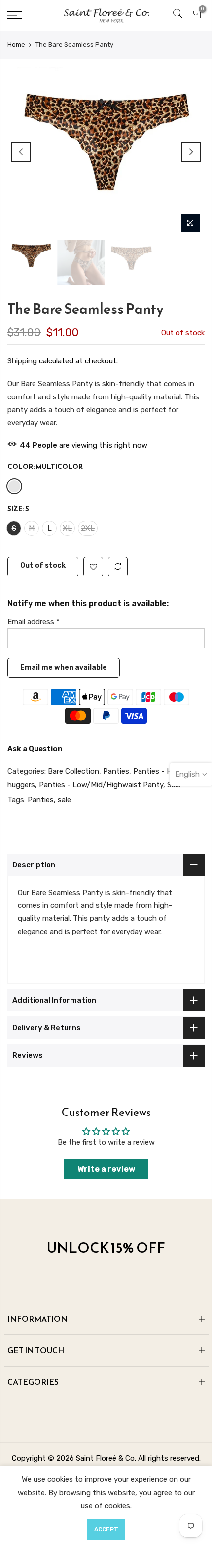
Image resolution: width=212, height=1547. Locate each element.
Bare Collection (73, 771)
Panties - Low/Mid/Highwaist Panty (101, 784)
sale (64, 799)
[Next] (191, 152)
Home (16, 44)
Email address (33, 621)
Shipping (22, 361)
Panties (116, 771)
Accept (106, 1529)
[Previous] (21, 152)
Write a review (106, 1169)
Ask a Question (35, 749)
